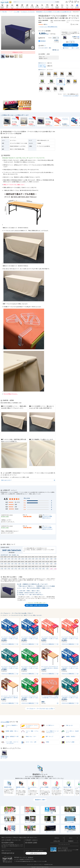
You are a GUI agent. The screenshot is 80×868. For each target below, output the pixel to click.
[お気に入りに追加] (18, 125)
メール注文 (76, 48)
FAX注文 (67, 48)
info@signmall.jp (8, 853)
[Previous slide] (2, 121)
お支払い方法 (57, 841)
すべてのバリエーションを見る (70, 95)
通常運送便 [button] (43, 41)
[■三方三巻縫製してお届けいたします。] (21, 56)
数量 (67, 42)
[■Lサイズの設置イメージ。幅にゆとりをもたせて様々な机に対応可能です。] (12, 56)
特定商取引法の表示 (48, 864)
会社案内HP (30, 857)
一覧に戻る (4, 11)
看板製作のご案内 (40, 800)
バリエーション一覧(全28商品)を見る (48, 26)
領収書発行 (70, 841)
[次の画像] (33, 32)
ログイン (57, 837)
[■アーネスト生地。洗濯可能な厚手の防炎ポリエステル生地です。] (16, 56)
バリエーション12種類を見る (8, 644)
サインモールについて (64, 844)
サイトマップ (30, 864)
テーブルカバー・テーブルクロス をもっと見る (40, 708)
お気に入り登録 (75, 24)
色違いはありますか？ (6, 480)
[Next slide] (77, 121)
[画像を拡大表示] (32, 47)
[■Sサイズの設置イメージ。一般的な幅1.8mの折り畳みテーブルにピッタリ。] (7, 56)
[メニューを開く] (78, 2)
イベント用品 (5, 722)
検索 (58, 1)
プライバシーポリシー (38, 864)
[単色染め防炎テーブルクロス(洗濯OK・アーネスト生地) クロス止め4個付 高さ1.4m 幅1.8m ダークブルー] (3, 56)
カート (70, 837)
